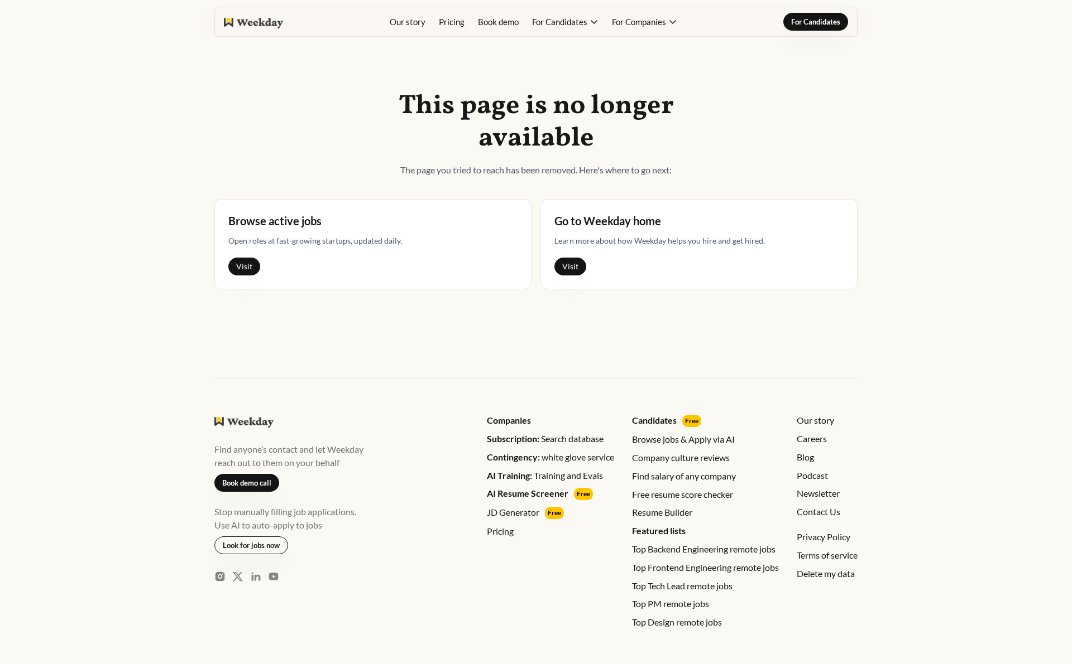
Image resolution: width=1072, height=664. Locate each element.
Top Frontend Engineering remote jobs (705, 567)
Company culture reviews (681, 457)
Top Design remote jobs (677, 622)
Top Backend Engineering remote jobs (704, 549)
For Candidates (815, 21)
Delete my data (826, 573)
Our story (407, 22)
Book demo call (246, 482)
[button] (565, 22)
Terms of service (827, 555)
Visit (244, 266)
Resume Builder (662, 512)
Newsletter (818, 493)
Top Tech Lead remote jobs (682, 585)
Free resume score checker (682, 494)
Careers (812, 438)
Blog (805, 457)
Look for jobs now (251, 545)
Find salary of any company (684, 476)
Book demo (498, 22)
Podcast (812, 475)
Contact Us (818, 511)
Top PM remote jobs (670, 603)
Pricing (452, 22)
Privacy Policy (823, 536)
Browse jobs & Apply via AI (683, 439)
